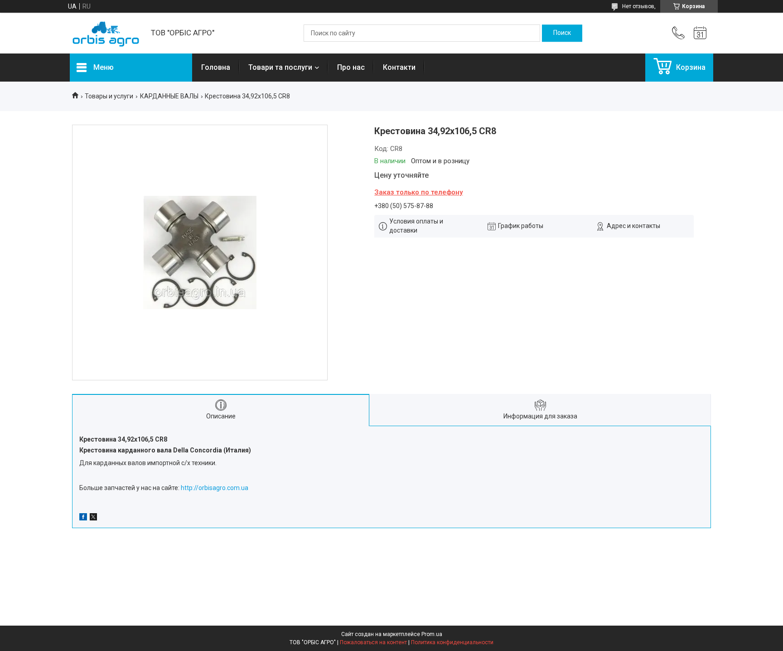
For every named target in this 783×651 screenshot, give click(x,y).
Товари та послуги (280, 67)
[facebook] (83, 518)
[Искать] (562, 33)
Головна (215, 67)
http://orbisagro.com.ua (214, 487)
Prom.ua (431, 634)
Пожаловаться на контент (373, 642)
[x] (93, 518)
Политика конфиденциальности (452, 642)
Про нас (351, 67)
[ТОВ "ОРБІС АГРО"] (106, 33)
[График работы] (700, 33)
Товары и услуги (109, 96)
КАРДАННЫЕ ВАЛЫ (169, 96)
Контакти (399, 67)
